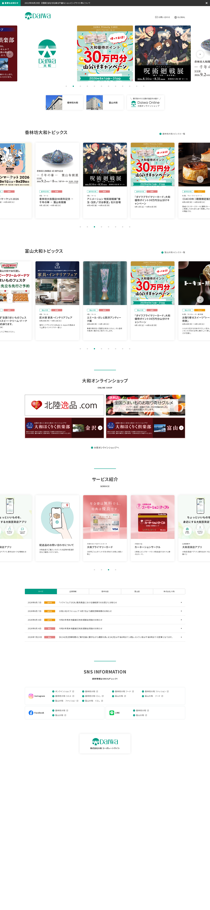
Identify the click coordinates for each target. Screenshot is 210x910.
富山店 (137, 591)
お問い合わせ (164, 17)
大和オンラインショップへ (106, 447)
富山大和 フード (152, 696)
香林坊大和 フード (123, 691)
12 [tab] (143, 86)
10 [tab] (129, 86)
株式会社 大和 (38, 15)
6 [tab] (101, 86)
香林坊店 (105, 591)
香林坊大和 (90, 691)
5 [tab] (94, 86)
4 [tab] (87, 86)
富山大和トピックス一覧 (174, 252)
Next (200, 54)
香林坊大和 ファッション (155, 691)
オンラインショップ (63, 691)
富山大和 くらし (92, 700)
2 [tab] (73, 86)
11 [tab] (136, 86)
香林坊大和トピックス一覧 (173, 133)
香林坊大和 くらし (93, 696)
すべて (40, 591)
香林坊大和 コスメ (63, 696)
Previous (9, 54)
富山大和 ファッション (65, 700)
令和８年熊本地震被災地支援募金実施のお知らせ (80, 619)
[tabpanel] (105, 53)
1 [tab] (66, 86)
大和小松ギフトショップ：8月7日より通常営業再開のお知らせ (85, 611)
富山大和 (119, 696)
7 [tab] (108, 86)
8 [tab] (115, 86)
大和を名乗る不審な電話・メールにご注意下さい (62, 2)
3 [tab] (80, 86)
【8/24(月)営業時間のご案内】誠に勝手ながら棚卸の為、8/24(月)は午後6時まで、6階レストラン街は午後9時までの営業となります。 (116, 637)
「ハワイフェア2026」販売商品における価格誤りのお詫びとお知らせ (88, 602)
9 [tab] (122, 86)
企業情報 (73, 591)
